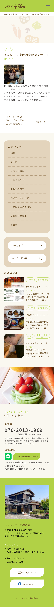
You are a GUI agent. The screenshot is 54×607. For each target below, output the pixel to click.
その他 (13, 224)
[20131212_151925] (14, 82)
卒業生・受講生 (18, 215)
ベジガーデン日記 (19, 197)
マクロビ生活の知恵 (20, 206)
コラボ (13, 161)
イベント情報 (17, 170)
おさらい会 (19, 179)
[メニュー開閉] (48, 6)
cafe (12, 152)
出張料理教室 (17, 188)
